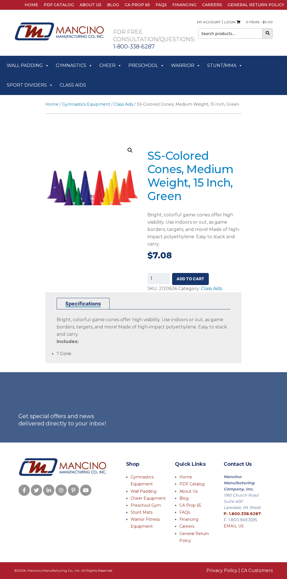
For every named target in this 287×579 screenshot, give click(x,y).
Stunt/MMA (221, 65)
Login (229, 22)
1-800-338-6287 (134, 46)
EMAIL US (234, 526)
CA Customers (257, 570)
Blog (113, 4)
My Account (209, 22)
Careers (212, 4)
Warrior (182, 65)
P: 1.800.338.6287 (242, 513)
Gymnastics (71, 65)
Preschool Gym (146, 505)
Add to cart (190, 278)
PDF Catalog (59, 4)
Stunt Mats (141, 512)
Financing (184, 4)
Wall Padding (25, 65)
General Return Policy (256, 4)
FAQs (161, 4)
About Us (90, 4)
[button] (130, 150)
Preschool (143, 65)
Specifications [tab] (83, 304)
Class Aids (73, 85)
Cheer (107, 65)
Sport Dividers (27, 85)
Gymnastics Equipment (86, 104)
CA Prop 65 (137, 4)
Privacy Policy (222, 570)
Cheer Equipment (148, 498)
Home (31, 4)
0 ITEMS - (258, 22)
